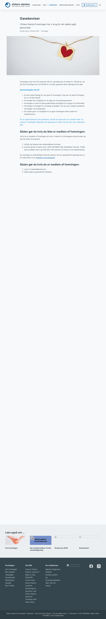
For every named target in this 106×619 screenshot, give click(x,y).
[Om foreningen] (16, 540)
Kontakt (8, 583)
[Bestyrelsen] (90, 540)
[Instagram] (99, 566)
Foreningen (53, 5)
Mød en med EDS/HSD (67, 5)
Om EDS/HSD (37, 5)
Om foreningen (11, 548)
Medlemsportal (90, 5)
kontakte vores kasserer (45, 158)
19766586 (85, 613)
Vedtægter (9, 575)
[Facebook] (91, 566)
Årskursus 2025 (61, 548)
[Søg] (100, 5)
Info (44, 5)
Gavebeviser (10, 577)
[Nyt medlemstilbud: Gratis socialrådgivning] (40, 540)
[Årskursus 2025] (65, 540)
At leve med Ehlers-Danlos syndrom (30, 583)
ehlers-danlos (21, 4)
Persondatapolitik (57, 616)
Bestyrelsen (84, 548)
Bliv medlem (10, 572)
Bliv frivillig (9, 586)
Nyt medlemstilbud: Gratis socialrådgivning (40, 549)
